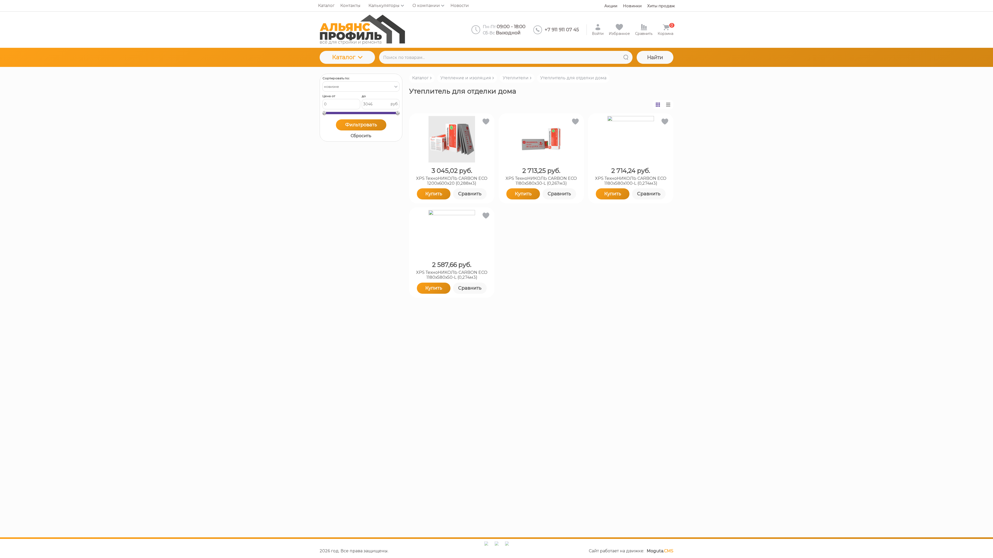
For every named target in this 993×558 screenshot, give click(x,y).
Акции (610, 5)
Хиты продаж (661, 5)
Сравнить (470, 194)
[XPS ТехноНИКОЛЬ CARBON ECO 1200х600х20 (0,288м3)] (451, 139)
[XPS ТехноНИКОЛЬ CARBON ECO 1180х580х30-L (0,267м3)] (541, 139)
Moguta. (660, 550)
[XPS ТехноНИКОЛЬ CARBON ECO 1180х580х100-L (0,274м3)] (630, 139)
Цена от (328, 96)
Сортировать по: (336, 78)
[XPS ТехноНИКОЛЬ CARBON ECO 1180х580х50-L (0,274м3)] (451, 233)
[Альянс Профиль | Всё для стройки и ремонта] (362, 30)
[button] (485, 122)
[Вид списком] (668, 104)
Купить (433, 194)
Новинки (632, 5)
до (364, 96)
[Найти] (626, 57)
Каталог (343, 57)
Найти (655, 57)
